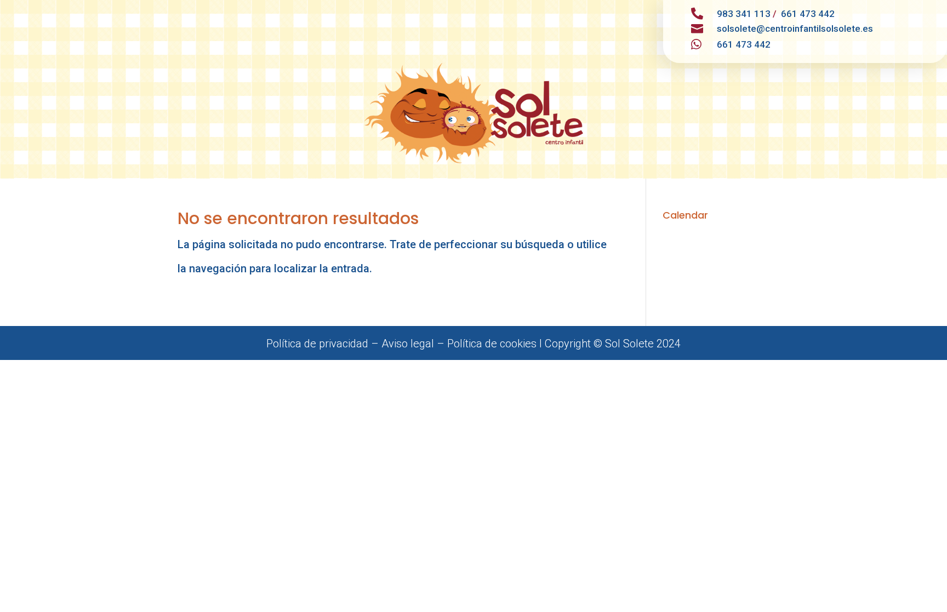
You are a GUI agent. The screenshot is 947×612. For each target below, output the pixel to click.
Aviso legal (407, 343)
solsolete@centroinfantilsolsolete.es (795, 28)
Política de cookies (492, 343)
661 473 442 (808, 13)
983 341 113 (744, 13)
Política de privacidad (317, 343)
